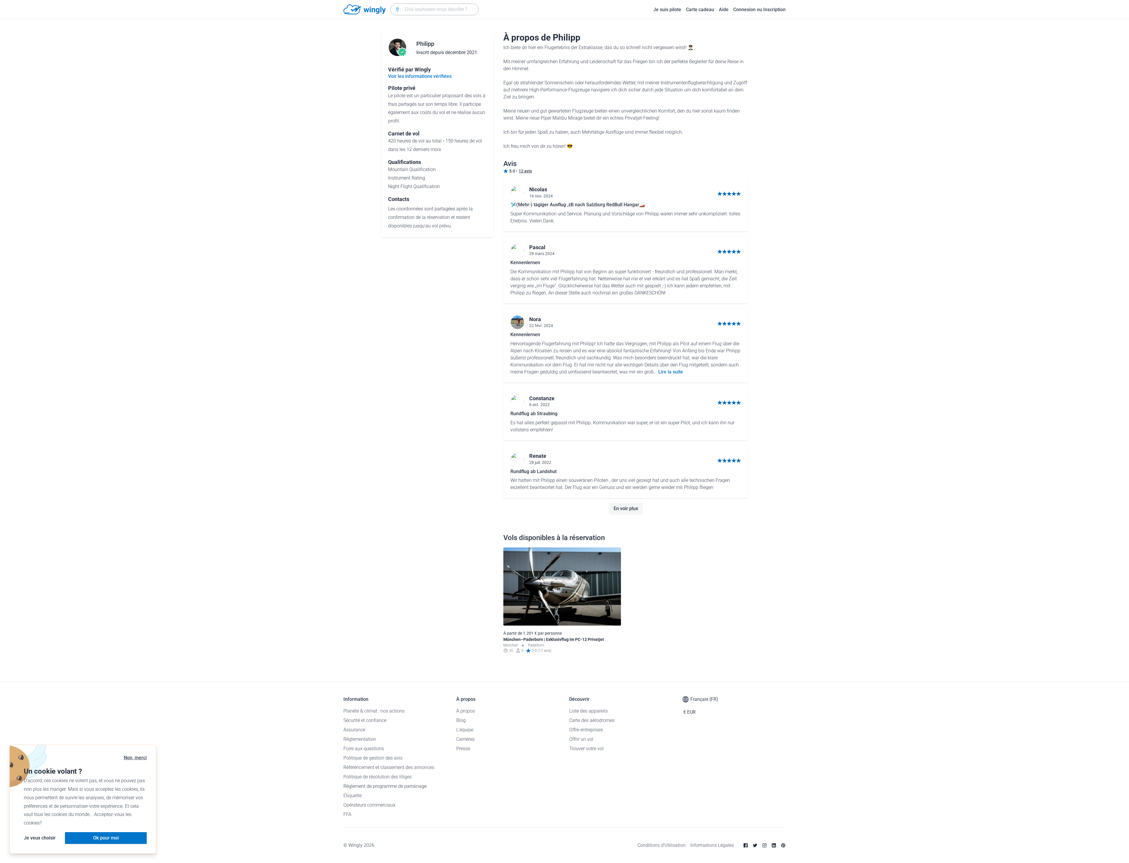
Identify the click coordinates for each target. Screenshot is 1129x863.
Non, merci (135, 757)
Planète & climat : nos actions (374, 711)
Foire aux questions (363, 748)
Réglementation (359, 739)
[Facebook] (745, 845)
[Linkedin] (773, 845)
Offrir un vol (581, 739)
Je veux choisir (40, 838)
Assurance (354, 730)
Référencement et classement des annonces (388, 767)
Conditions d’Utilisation (661, 845)
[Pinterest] (783, 845)
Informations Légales (712, 845)
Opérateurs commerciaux (369, 805)
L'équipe (464, 730)
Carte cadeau (700, 9)
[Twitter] (755, 845)
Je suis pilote (667, 9)
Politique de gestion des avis (373, 758)
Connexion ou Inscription (759, 9)
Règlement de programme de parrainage (385, 786)
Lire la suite (670, 372)
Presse (463, 748)
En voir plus (626, 508)
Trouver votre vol (586, 748)
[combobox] (434, 9)
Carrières (465, 739)
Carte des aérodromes (591, 720)
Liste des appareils (588, 711)
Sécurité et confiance (364, 720)
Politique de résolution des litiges (377, 777)
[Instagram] (764, 845)
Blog (461, 720)
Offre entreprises (586, 730)
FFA (347, 814)
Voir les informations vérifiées (420, 76)
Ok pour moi (106, 838)
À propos (465, 711)
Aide (724, 9)
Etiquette (352, 795)
